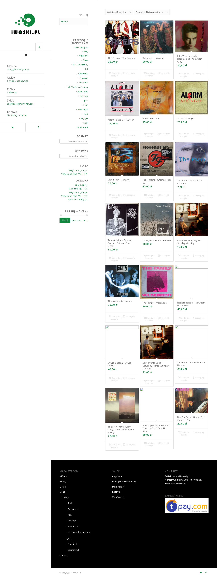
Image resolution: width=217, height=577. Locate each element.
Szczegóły (130, 73)
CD (86, 69)
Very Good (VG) (76, 170)
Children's (83, 73)
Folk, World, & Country (77, 87)
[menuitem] (25, 68)
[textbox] (74, 141)
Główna (63, 476)
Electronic (83, 82)
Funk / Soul (83, 91)
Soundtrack (82, 127)
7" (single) (83, 55)
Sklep (62, 491)
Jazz (86, 100)
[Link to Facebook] (38, 127)
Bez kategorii (81, 47)
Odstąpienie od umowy (124, 481)
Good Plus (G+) (76, 188)
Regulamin (117, 476)
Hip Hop (84, 96)
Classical (84, 78)
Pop (86, 114)
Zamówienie (118, 497)
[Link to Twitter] (12, 127)
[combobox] (74, 141)
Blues (85, 60)
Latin (85, 105)
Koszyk (116, 491)
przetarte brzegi (76, 199)
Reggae (84, 118)
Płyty (86, 51)
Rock (85, 123)
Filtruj (65, 220)
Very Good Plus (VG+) (72, 173)
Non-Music (83, 109)
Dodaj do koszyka (115, 74)
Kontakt (63, 555)
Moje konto (118, 486)
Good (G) (79, 185)
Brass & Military (80, 64)
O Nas (63, 486)
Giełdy (63, 481)
